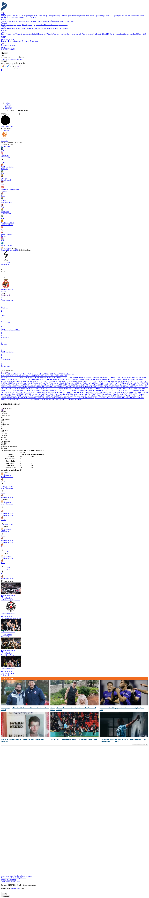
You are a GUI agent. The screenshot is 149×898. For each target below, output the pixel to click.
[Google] (3, 66)
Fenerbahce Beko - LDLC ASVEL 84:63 (72, 398)
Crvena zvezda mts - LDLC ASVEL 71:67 (85, 394)
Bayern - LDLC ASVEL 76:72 (93, 381)
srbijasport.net (15, 888)
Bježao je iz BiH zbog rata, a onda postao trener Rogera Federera (22, 740)
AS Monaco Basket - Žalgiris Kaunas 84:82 (127, 388)
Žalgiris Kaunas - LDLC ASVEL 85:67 (40, 381)
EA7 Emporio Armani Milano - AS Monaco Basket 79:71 (40, 390)
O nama (6, 876)
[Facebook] (8, 66)
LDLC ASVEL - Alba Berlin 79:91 (101, 388)
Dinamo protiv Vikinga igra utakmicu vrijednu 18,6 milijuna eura (122, 709)
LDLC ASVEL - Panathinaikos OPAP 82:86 (126, 379)
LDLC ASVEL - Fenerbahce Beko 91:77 (117, 385)
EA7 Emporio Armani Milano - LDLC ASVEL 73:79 (39, 387)
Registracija (19, 59)
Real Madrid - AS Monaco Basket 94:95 (47, 392)
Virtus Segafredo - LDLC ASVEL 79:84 (47, 396)
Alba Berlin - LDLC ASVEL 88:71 (12, 377)
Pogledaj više (5, 675)
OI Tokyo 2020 (141, 34)
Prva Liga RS (5, 25)
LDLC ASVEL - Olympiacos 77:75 (70, 390)
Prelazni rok (14, 17)
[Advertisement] (74, 86)
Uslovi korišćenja (15, 876)
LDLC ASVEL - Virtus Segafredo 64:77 (14, 385)
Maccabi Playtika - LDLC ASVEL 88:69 (14, 398)
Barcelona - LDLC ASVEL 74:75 (23, 392)
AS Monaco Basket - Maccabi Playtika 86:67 (28, 383)
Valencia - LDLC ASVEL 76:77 (126, 398)
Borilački (35, 34)
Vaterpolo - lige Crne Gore (61, 34)
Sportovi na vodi (76, 34)
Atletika (29, 34)
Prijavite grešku (6, 880)
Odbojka (26, 41)
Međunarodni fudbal (137, 16)
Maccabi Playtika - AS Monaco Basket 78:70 (100, 398)
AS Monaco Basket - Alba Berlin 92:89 (95, 390)
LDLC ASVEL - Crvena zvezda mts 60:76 (119, 377)
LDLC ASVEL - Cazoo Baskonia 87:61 (104, 396)
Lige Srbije (116, 16)
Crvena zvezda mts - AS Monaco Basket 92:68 (122, 387)
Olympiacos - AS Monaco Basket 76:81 (130, 396)
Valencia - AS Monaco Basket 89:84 (22, 396)
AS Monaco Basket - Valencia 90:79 (100, 379)
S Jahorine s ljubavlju (7, 39)
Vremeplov (89, 34)
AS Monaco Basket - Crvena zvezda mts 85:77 (75, 396)
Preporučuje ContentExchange (138, 744)
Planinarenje (42, 34)
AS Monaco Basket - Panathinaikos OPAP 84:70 (119, 381)
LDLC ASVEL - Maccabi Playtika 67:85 (74, 379)
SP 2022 (27, 17)
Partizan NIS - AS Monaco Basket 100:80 (76, 388)
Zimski (3, 34)
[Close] (1, 892)
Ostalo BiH (108, 16)
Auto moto (22, 34)
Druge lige (24, 16)
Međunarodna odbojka (51, 28)
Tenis (17, 34)
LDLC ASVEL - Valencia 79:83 (96, 387)
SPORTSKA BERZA (8, 49)
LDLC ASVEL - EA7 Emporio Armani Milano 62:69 (37, 399)
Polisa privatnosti (26, 876)
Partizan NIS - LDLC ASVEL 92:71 (65, 385)
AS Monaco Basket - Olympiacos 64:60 (26, 388)
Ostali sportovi (98, 34)
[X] (13, 66)
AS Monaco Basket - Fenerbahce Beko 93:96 (56, 394)
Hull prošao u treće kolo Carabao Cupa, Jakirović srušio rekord (74, 739)
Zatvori (4, 894)
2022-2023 (8, 107)
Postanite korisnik (6, 878)
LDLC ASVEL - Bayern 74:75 (31, 394)
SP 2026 (33, 17)
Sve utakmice (5, 372)
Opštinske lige (65, 16)
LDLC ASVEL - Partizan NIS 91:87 (119, 390)
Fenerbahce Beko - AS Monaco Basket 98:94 (71, 387)
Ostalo (20, 21)
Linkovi (3, 881)
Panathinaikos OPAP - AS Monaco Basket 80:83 (43, 398)
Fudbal (5, 41)
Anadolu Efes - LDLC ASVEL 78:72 (51, 388)
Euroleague (8, 108)
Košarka (19, 41)
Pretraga (13, 880)
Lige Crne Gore (125, 16)
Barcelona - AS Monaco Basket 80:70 (79, 383)
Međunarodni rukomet (51, 25)
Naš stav (112, 34)
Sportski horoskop (130, 34)
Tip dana (3, 36)
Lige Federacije (100, 16)
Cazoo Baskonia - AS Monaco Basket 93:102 (68, 381)
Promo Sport (120, 34)
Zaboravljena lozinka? (8, 59)
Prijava (5, 53)
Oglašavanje (22, 878)
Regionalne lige (33, 16)
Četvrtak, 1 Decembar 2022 (10, 250)
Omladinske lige (75, 16)
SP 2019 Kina (69, 21)
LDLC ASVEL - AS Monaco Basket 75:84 (74, 392)
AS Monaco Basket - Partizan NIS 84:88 (92, 377)
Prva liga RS (16, 16)
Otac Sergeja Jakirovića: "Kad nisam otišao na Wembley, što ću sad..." (25, 709)
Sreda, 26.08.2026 (7, 126)
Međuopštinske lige (54, 16)
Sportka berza (15, 881)
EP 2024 (21, 17)
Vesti (2, 12)
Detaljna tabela (5, 295)
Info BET (106, 34)
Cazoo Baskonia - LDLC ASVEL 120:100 (65, 377)
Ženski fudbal (85, 16)
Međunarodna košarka (47, 21)
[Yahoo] (18, 66)
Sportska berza (10, 34)
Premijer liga (13, 21)
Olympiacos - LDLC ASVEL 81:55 (21, 379)
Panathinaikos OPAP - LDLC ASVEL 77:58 (131, 392)
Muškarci (8, 105)
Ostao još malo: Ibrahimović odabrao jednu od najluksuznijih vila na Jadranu (73, 709)
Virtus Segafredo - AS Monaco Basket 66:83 (69, 399)
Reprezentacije (5, 17)
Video (83, 34)
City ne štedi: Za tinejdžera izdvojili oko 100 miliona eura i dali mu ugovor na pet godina (123, 740)
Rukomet (34, 41)
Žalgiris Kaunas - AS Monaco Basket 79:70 (47, 379)
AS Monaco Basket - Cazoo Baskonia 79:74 (113, 394)
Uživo (5, 130)
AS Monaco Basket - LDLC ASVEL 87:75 (106, 383)
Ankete (8, 881)
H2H (2, 410)
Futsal (92, 16)
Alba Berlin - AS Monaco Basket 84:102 (90, 385)
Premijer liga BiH (6, 16)
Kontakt (15, 878)
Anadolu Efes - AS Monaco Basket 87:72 (37, 377)
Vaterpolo (50, 34)
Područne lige (43, 16)
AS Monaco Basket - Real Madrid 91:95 (40, 385)
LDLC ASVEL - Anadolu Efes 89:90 (55, 383)
